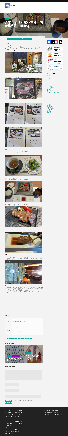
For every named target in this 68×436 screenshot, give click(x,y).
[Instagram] (56, 41)
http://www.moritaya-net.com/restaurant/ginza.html (21, 333)
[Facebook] (49, 41)
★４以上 (13, 410)
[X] (53, 41)
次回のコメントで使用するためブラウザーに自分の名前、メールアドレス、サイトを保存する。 (18, 400)
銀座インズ (19, 431)
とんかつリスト (49, 77)
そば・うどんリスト (50, 78)
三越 (8, 338)
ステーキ (16, 416)
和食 (11, 338)
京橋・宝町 (49, 109)
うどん (17, 410)
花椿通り (14, 431)
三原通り (12, 421)
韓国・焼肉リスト (50, 90)
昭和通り (10, 427)
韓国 (15, 433)
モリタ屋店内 (8, 261)
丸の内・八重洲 (49, 108)
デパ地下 (11, 418)
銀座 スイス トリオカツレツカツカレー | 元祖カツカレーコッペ (33, 354)
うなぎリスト (49, 76)
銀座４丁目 (15, 43)
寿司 (8, 425)
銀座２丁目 (49, 99)
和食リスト (49, 75)
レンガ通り (7, 421)
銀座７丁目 (49, 105)
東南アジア (12, 429)
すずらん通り (7, 412)
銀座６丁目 (49, 104)
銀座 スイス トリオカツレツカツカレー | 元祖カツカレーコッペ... (33, 358)
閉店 (13, 433)
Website (6, 393)
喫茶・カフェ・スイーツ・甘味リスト (53, 92)
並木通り (18, 421)
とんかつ (15, 412)
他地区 (48, 112)
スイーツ (12, 416)
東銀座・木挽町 (18, 429)
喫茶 (11, 423)
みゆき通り (18, 412)
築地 (47, 110)
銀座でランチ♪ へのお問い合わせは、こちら (53, 414)
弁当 (10, 425)
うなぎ (19, 410)
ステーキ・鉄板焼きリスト (51, 80)
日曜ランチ (20, 338)
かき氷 (21, 410)
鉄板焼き (16, 431)
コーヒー (8, 416)
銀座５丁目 (9, 355)
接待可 (14, 425)
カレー (14, 414)
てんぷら (12, 412)
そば (10, 412)
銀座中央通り (29, 338)
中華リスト (49, 89)
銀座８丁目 (49, 106)
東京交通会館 (9, 429)
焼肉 (11, 431)
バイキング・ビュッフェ (16, 418)
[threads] (60, 41)
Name (6, 382)
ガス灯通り (17, 414)
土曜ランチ (15, 338)
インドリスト (49, 88)
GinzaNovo (6, 410)
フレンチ (6, 419)
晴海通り (24, 338)
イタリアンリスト (50, 84)
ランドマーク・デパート (16, 355)
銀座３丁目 (28, 352)
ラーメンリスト (49, 91)
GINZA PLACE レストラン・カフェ (14, 359)
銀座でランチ (10, 29)
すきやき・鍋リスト (50, 79)
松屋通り (6, 431)
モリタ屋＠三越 (21, 43)
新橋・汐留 (49, 111)
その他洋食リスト (50, 86)
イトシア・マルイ (10, 414)
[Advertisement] (37, 5)
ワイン (10, 421)
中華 (21, 421)
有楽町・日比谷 (49, 107)
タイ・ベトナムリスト (50, 87)
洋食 (9, 431)
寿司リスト (49, 81)
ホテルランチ (10, 419)
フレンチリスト (49, 85)
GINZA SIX (9, 410)
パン (21, 418)
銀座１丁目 (49, 98)
